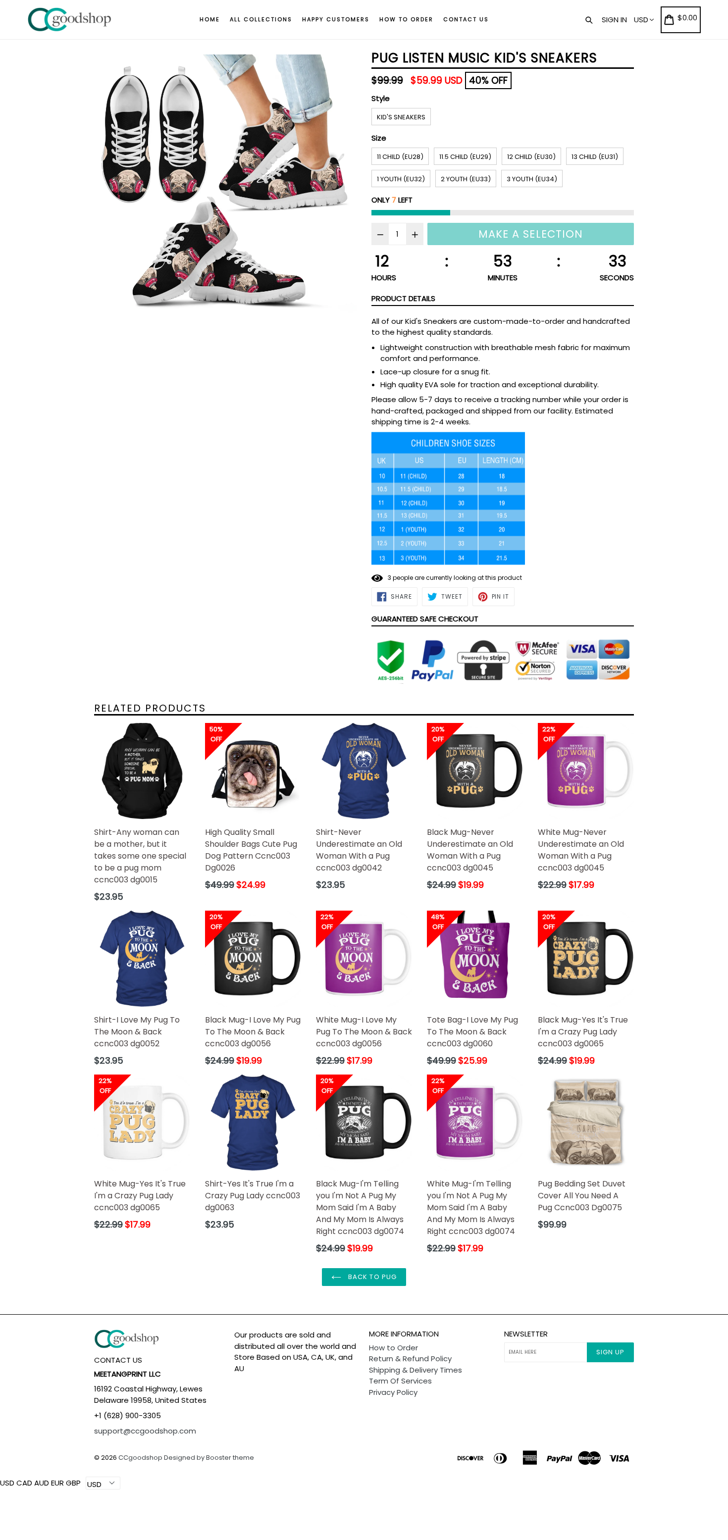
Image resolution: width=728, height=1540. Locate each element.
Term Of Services (400, 1381)
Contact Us (466, 19)
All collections (261, 19)
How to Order (406, 19)
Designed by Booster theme (209, 1457)
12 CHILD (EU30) (531, 156)
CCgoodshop (140, 1457)
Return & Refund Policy (410, 1358)
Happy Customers (335, 19)
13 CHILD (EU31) (595, 156)
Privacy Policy (393, 1392)
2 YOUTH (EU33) (466, 179)
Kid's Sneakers (401, 117)
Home (210, 19)
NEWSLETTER (526, 1334)
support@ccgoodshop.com (145, 1431)
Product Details (403, 298)
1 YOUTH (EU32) (401, 179)
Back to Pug (371, 1277)
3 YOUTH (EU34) (532, 179)
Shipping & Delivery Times (415, 1370)
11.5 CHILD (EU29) (465, 156)
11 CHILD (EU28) (400, 156)
